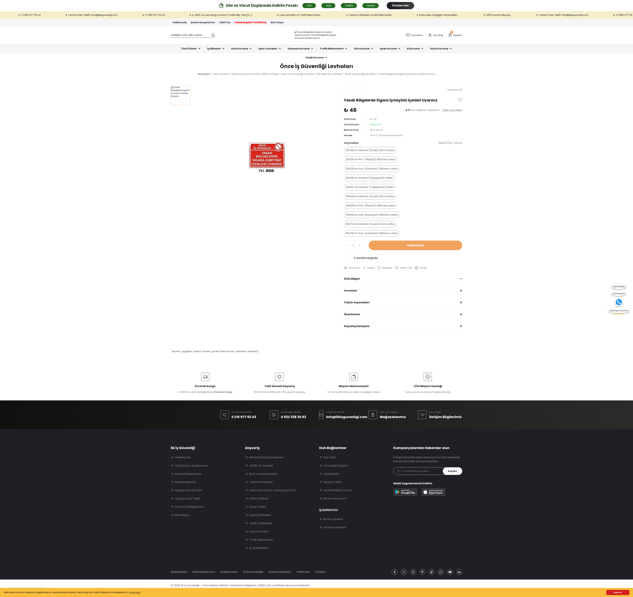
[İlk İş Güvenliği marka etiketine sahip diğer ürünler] (354, 90)
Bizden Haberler (185, 482)
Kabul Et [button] (618, 592)
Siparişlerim (331, 474)
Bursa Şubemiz (333, 519)
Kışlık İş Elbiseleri (260, 515)
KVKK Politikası (259, 498)
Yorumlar (350, 290)
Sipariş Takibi (332, 482)
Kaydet (452, 471)
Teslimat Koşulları (261, 482)
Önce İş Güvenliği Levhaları (316, 66)
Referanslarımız (204, 572)
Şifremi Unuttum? (335, 498)
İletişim (320, 572)
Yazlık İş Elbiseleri (260, 523)
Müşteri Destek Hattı (188, 490)
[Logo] (316, 35)
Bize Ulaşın (182, 515)
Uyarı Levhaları (259, 531)
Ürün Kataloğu (253, 572)
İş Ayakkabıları (259, 548)
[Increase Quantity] (360, 245)
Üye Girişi (329, 457)
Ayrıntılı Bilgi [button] (135, 592)
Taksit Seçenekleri (357, 302)
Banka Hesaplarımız (188, 474)
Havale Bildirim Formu (337, 490)
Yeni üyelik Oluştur (335, 465)
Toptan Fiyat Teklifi (187, 498)
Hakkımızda (183, 457)
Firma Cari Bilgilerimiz (189, 507)
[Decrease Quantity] (347, 245)
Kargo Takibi (257, 507)
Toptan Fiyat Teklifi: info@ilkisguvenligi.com (56, 15)
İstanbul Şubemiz (334, 527)
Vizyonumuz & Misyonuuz (192, 465)
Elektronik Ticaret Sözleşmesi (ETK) (272, 490)
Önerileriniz (352, 314)
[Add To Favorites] (460, 100)
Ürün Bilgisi (352, 279)
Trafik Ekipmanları (261, 540)
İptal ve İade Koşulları (263, 474)
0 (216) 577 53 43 (119, 15)
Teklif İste (303, 572)
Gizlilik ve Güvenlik (261, 465)
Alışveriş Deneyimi (356, 326)
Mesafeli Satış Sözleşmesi (266, 457)
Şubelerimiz (179, 572)
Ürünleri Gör (400, 5)
